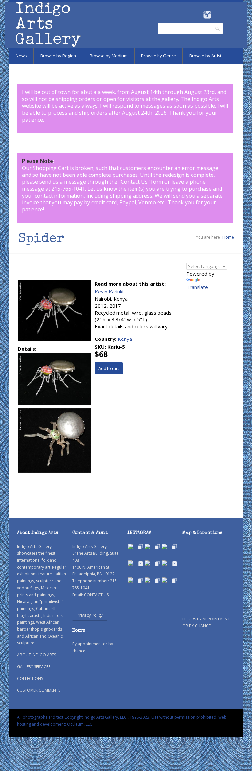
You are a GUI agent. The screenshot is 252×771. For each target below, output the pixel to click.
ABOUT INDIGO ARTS (36, 655)
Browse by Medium (109, 55)
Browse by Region (58, 55)
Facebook (198, 15)
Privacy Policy (90, 615)
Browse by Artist (205, 55)
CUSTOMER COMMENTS (38, 690)
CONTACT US (96, 594)
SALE (109, 72)
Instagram (207, 15)
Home (228, 237)
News (21, 55)
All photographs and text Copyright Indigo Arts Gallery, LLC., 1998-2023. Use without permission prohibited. (117, 717)
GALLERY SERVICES (33, 666)
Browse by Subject (33, 72)
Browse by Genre (158, 55)
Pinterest (217, 15)
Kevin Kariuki (109, 291)
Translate (197, 287)
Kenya (125, 339)
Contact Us (134, 181)
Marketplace (78, 72)
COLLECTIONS (30, 678)
